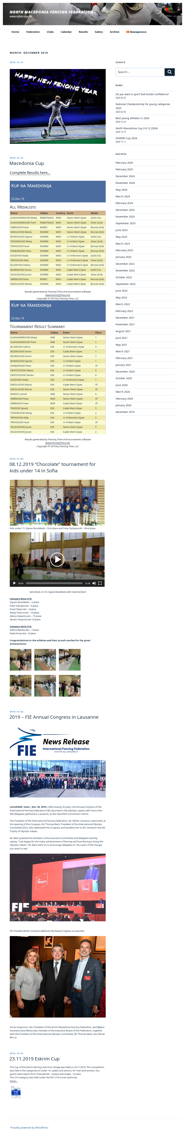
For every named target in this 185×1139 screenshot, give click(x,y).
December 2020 (125, 371)
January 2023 (123, 257)
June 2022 (122, 290)
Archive (114, 32)
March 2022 (123, 304)
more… (13, 1081)
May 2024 (121, 189)
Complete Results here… (30, 172)
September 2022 (125, 284)
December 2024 (125, 176)
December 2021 (125, 317)
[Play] (14, 583)
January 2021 (123, 365)
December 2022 (125, 263)
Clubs (50, 32)
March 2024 (123, 196)
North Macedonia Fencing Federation (51, 12)
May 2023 (121, 236)
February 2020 (124, 398)
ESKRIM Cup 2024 (126, 138)
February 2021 (124, 358)
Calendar (66, 32)
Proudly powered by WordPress (29, 1127)
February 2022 (124, 311)
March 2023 (123, 243)
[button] (57, 559)
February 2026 (124, 162)
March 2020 (123, 391)
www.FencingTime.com (57, 295)
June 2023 (122, 230)
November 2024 (125, 183)
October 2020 (124, 378)
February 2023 (124, 250)
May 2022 (121, 297)
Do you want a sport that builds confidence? (142, 94)
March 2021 (123, 351)
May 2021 (121, 344)
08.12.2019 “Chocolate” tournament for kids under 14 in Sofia (52, 467)
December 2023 (125, 210)
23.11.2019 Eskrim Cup (34, 1058)
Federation (33, 32)
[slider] (54, 583)
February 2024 (124, 203)
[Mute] (94, 583)
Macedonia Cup (26, 163)
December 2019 (125, 412)
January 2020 (123, 405)
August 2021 (123, 331)
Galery (99, 32)
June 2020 (122, 385)
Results (83, 32)
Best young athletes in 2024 (132, 118)
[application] (57, 559)
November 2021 (125, 324)
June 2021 (122, 338)
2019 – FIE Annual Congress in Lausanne (54, 717)
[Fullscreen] (100, 583)
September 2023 (125, 223)
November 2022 (125, 270)
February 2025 (124, 169)
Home (15, 32)
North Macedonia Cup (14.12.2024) (137, 128)
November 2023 (125, 216)
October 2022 (124, 277)
